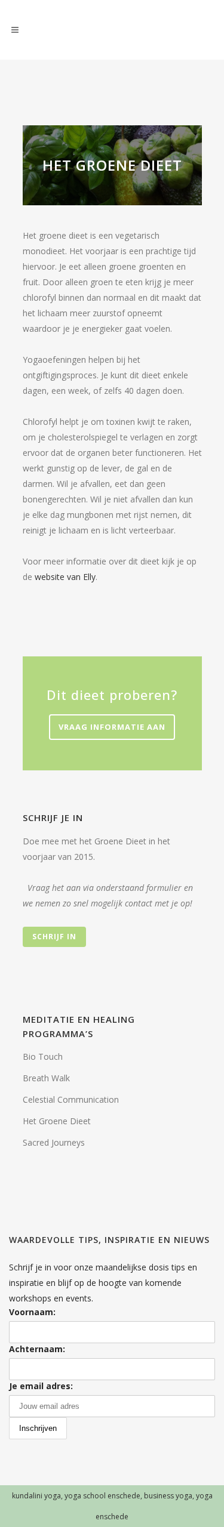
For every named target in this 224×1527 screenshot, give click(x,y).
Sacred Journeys (54, 1142)
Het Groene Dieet (57, 1121)
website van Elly (65, 576)
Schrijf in (54, 936)
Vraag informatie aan (112, 726)
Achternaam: (37, 1349)
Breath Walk (46, 1078)
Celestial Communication (71, 1099)
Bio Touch (43, 1056)
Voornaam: (32, 1312)
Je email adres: (41, 1386)
